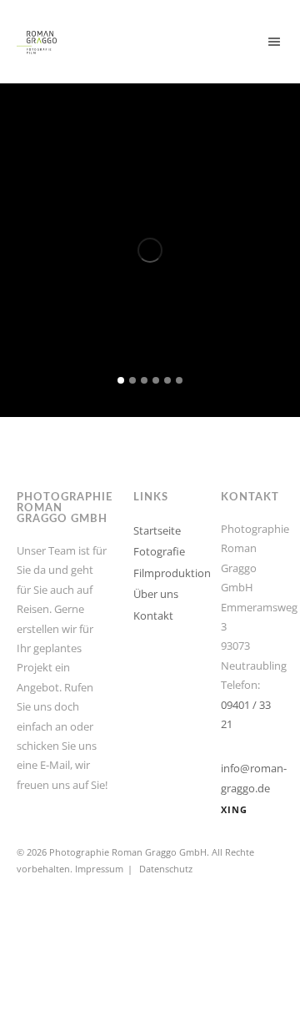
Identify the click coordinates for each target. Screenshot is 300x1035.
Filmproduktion (172, 572)
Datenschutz (165, 868)
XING (234, 809)
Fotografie (159, 551)
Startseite (157, 530)
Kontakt (153, 615)
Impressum (99, 868)
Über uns (155, 593)
